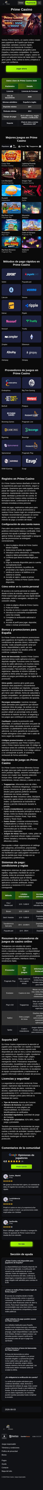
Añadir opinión (21, 1166)
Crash (23, 146)
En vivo (14, 146)
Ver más (21, 1244)
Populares (5, 146)
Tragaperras (34, 146)
